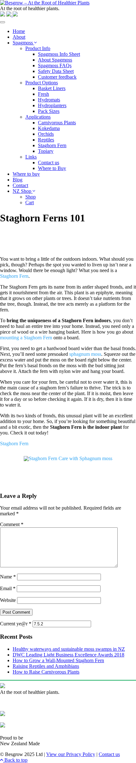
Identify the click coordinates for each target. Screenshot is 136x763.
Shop (30, 196)
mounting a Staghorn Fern (26, 337)
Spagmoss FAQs (54, 65)
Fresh (43, 94)
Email (7, 588)
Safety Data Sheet (56, 71)
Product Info (37, 48)
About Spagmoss (55, 59)
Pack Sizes (48, 111)
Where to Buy (52, 168)
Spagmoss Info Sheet (59, 54)
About (19, 37)
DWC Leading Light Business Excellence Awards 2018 (68, 654)
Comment (11, 524)
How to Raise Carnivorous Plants (46, 672)
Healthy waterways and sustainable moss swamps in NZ (69, 649)
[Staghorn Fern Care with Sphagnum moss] (68, 460)
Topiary (45, 151)
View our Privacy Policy (70, 754)
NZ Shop (23, 191)
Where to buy (26, 174)
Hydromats (49, 99)
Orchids (46, 134)
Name (8, 576)
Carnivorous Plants (57, 122)
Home (19, 31)
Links (31, 157)
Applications (38, 117)
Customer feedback (57, 77)
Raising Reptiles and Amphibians (46, 666)
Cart (29, 202)
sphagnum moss (85, 354)
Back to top (15, 760)
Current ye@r (15, 623)
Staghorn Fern (52, 145)
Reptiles (46, 139)
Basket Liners (51, 88)
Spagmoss (23, 42)
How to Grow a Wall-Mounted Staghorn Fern (58, 660)
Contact (20, 185)
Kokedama (49, 128)
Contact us (48, 162)
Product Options (41, 82)
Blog (17, 179)
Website (8, 600)
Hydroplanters (52, 105)
